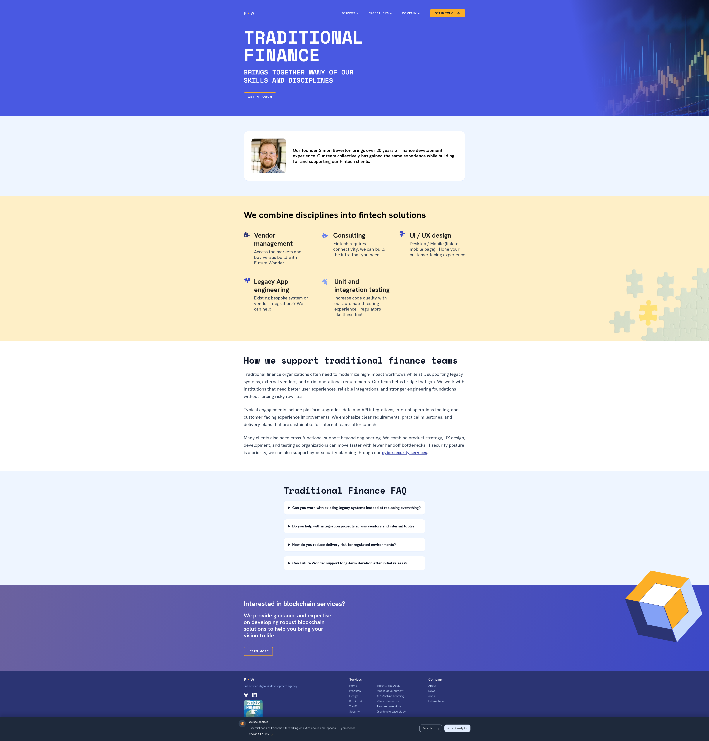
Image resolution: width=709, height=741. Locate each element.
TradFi (353, 706)
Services (348, 13)
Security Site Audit (388, 686)
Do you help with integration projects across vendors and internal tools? (353, 526)
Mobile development (390, 691)
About (432, 686)
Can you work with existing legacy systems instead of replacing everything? (356, 507)
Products (355, 691)
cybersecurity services (404, 452)
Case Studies (379, 13)
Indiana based (437, 701)
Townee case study (389, 706)
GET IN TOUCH (260, 97)
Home (353, 686)
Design (353, 696)
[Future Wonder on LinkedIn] (254, 695)
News (432, 691)
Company (409, 13)
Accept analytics (457, 728)
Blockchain (356, 701)
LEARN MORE (258, 651)
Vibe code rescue (388, 701)
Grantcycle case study (391, 711)
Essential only (430, 728)
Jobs (431, 696)
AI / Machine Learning (390, 696)
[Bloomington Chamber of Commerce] (253, 709)
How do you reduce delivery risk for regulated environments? (344, 544)
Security (354, 711)
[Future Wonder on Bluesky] (246, 695)
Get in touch (445, 13)
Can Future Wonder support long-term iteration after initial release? (349, 563)
